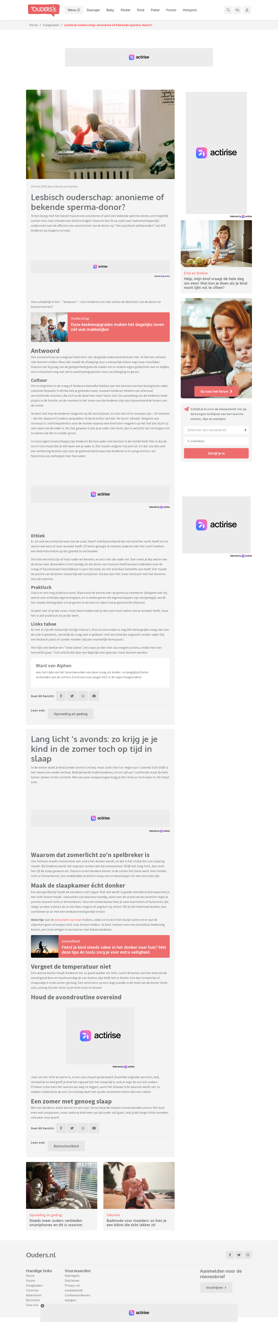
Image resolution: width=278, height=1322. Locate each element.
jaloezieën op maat (68, 920)
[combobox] (216, 430)
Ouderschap (80, 318)
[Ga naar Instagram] (248, 1255)
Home (33, 25)
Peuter (126, 10)
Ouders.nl (41, 1255)
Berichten (33, 1300)
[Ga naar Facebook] (230, 1255)
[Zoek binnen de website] (228, 10)
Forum (171, 10)
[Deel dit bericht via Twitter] (72, 696)
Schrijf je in (216, 453)
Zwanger (93, 10)
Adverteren (34, 1295)
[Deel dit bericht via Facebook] (61, 696)
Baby (110, 10)
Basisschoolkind (66, 1146)
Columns (32, 1290)
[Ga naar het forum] (237, 10)
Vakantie (113, 1215)
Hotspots (190, 10)
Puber (155, 10)
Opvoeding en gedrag (71, 714)
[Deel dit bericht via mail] (94, 696)
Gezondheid (71, 941)
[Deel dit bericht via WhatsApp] (83, 696)
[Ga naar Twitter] (239, 1255)
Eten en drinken (196, 273)
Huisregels (72, 1275)
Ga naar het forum (214, 391)
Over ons (32, 1305)
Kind (140, 10)
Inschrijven (214, 1288)
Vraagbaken (51, 25)
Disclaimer (72, 1280)
